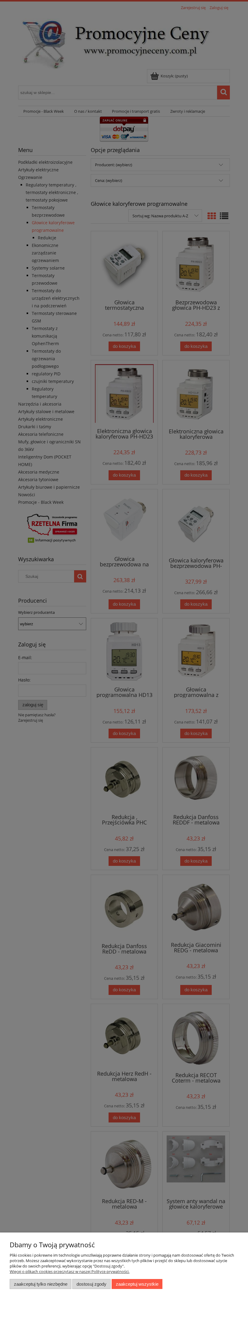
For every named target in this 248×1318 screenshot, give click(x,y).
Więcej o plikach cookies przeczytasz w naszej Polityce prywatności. (69, 1271)
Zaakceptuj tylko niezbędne (40, 1284)
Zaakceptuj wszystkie (137, 1284)
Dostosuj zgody (91, 1284)
